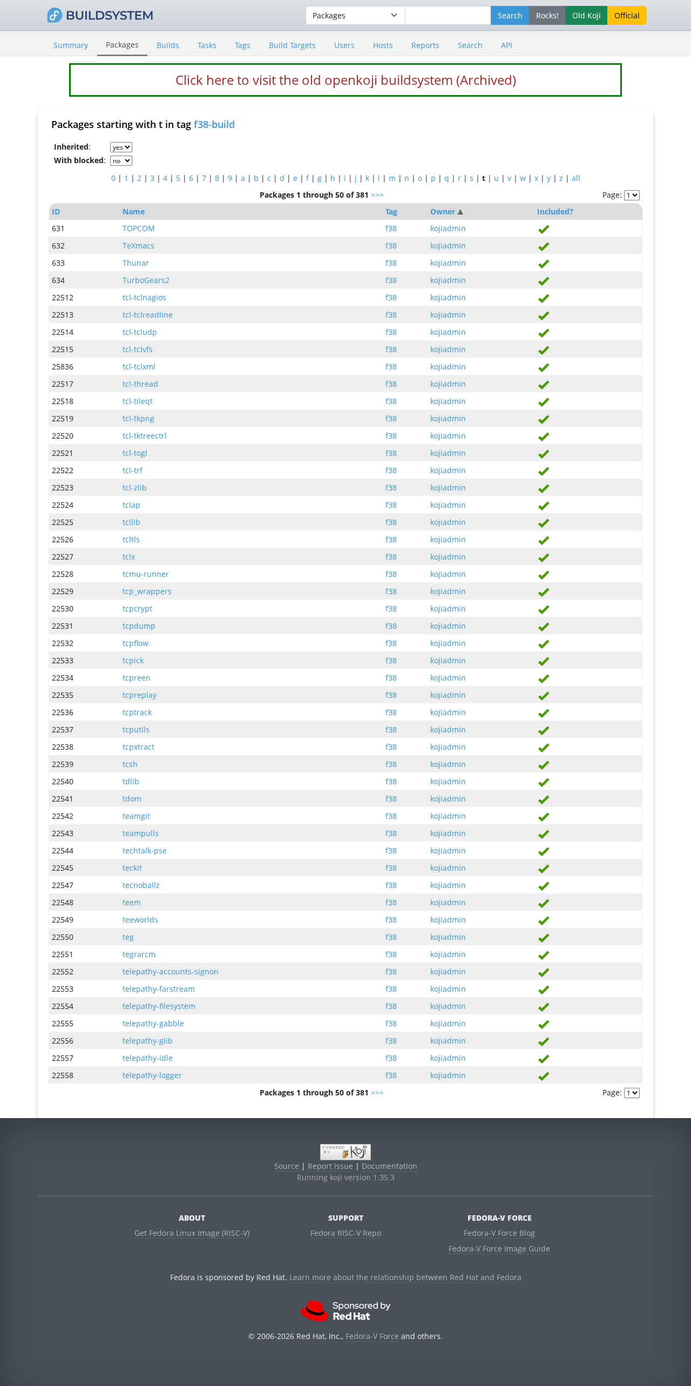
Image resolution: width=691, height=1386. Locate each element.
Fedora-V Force (372, 1336)
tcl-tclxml (139, 366)
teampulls (141, 833)
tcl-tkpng (138, 418)
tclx (129, 556)
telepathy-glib (148, 1040)
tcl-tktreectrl (145, 435)
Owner (442, 211)
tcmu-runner (146, 574)
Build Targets (292, 45)
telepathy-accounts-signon (171, 971)
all (576, 178)
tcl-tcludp (140, 332)
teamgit (136, 816)
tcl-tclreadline (148, 315)
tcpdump (139, 626)
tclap (131, 505)
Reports (425, 45)
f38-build (214, 124)
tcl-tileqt (138, 401)
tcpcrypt (137, 608)
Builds (168, 45)
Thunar (136, 263)
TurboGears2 (146, 280)
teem (132, 902)
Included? (555, 211)
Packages (122, 44)
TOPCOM (139, 228)
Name (134, 211)
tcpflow (135, 643)
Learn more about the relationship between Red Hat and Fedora (405, 1277)
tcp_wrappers (147, 591)
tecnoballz (141, 885)
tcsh (130, 764)
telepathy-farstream (159, 989)
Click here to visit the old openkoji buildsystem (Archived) (345, 80)
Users (344, 45)
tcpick (133, 660)
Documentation (389, 1166)
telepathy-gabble (153, 1023)
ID (56, 211)
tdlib (131, 781)
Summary (70, 45)
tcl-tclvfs (138, 349)
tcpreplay (140, 695)
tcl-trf (133, 470)
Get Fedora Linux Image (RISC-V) (191, 1233)
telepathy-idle (148, 1058)
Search (470, 45)
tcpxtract (138, 747)
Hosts (383, 45)
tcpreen (137, 677)
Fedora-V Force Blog (499, 1233)
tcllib (131, 522)
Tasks (207, 45)
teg (128, 937)
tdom (132, 798)
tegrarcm (139, 954)
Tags (242, 45)
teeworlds (140, 919)
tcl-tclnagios (144, 297)
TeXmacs (138, 245)
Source (286, 1166)
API (506, 45)
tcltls (131, 539)
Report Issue (330, 1166)
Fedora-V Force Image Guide (499, 1248)
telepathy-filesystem (159, 1006)
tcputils (136, 729)
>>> (377, 195)
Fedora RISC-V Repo (345, 1233)
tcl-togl (135, 453)
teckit (132, 868)
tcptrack (137, 712)
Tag (391, 211)
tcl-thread (140, 384)
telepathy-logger (152, 1075)
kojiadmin (448, 228)
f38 (391, 228)
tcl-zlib (135, 487)
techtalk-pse (145, 850)
